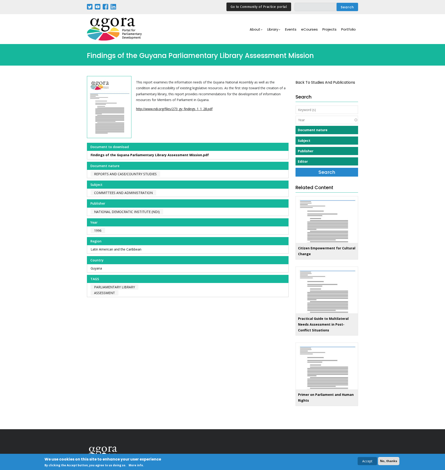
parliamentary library (114, 287)
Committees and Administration (123, 193)
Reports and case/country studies (125, 174)
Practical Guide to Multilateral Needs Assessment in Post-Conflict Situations (323, 324)
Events (290, 29)
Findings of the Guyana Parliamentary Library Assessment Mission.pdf (150, 155)
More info (136, 465)
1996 (98, 230)
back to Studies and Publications (325, 82)
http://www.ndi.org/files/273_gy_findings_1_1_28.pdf (174, 109)
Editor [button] (303, 161)
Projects (329, 29)
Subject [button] (304, 140)
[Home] (115, 29)
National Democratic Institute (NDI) (127, 212)
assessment (104, 293)
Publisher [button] (305, 151)
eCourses (309, 29)
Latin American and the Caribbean (116, 249)
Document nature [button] (312, 130)
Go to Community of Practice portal (259, 7)
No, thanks (388, 461)
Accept (367, 461)
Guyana (96, 268)
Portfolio (348, 29)
